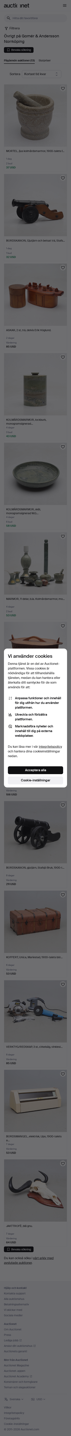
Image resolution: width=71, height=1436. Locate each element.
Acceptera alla (35, 770)
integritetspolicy (50, 747)
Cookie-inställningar (35, 780)
